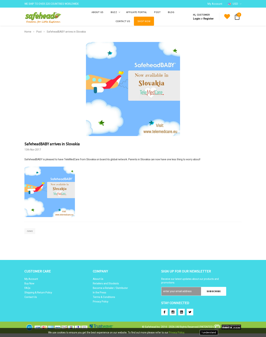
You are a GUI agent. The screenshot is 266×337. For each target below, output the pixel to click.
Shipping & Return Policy (38, 292)
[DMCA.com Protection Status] (227, 326)
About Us (98, 278)
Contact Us (30, 297)
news (30, 231)
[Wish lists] (227, 17)
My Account (31, 278)
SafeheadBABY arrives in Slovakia (66, 31)
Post (39, 31)
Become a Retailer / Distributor (110, 288)
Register (208, 18)
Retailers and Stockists (106, 283)
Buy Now (29, 283)
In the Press (99, 292)
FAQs (27, 288)
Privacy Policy (100, 301)
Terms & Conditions (104, 297)
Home (27, 31)
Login (196, 18)
